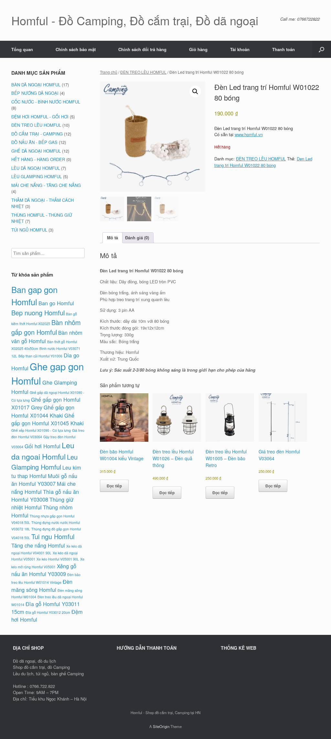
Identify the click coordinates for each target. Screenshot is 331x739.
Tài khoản (240, 49)
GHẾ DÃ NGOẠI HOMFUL (36, 151)
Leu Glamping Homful (44, 462)
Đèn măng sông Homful (41, 585)
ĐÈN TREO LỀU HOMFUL (143, 72)
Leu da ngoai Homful (42, 451)
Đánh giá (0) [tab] (137, 237)
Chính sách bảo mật (76, 49)
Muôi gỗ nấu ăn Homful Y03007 (44, 479)
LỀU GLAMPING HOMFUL (36, 176)
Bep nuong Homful (38, 312)
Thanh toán (283, 49)
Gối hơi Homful (42, 446)
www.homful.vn (249, 134)
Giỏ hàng (198, 49)
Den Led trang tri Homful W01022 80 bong (263, 162)
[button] (321, 49)
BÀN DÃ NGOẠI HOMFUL (35, 85)
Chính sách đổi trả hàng (142, 49)
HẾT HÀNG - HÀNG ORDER (38, 159)
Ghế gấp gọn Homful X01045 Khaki (47, 419)
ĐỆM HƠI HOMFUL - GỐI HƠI (40, 117)
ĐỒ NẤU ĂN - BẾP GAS (34, 142)
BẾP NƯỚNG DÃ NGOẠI (35, 93)
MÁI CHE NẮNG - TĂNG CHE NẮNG (46, 185)
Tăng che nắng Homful (38, 545)
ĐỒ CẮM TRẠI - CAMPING (37, 134)
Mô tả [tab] (112, 237)
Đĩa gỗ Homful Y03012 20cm (48, 612)
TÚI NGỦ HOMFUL (29, 230)
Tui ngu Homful (52, 536)
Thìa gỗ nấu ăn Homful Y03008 (45, 495)
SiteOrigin (161, 726)
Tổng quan (22, 49)
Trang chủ (108, 72)
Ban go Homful (56, 303)
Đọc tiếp (114, 486)
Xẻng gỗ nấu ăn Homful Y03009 (43, 570)
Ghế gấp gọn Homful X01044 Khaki (42, 411)
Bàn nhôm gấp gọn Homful (46, 327)
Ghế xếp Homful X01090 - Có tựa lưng (41, 430)
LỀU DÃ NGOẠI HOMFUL (35, 168)
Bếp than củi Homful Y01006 (40, 355)
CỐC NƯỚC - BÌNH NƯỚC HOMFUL (45, 102)
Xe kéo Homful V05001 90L (58, 559)
